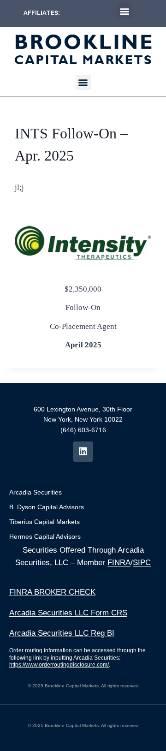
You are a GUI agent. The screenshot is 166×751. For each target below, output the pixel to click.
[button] (124, 10)
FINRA (118, 562)
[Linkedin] (83, 451)
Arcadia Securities (35, 492)
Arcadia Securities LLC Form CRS (68, 612)
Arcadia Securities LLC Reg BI (61, 633)
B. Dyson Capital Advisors (46, 507)
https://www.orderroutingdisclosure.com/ (59, 665)
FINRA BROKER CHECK (52, 592)
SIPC (142, 562)
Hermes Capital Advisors (45, 536)
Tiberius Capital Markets (44, 521)
